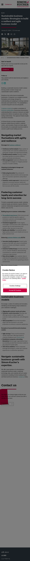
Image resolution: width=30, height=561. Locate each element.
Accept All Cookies (15, 290)
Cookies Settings (15, 285)
